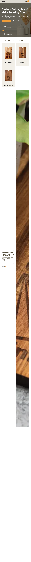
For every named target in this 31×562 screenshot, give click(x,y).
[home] (5, 1)
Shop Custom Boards (6, 20)
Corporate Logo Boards (16, 20)
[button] (28, 1)
